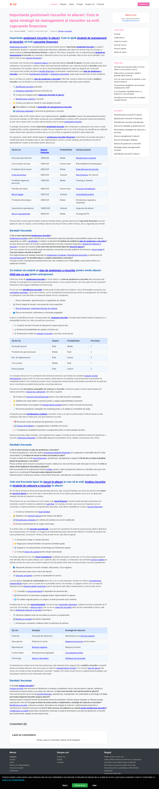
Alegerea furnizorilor (74, 641)
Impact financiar (45, 151)
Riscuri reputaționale (21, 214)
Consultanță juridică (85, 194)
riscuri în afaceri (76, 247)
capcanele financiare (45, 41)
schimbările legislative (19, 293)
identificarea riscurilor (32, 290)
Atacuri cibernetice (40, 658)
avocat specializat (34, 591)
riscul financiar (60, 501)
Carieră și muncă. (120, 41)
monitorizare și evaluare (56, 255)
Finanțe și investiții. (65, 31)
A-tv (13, 4)
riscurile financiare (94, 507)
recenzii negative (97, 560)
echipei (49, 469)
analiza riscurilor (26, 686)
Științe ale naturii (120, 52)
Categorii (54, 4)
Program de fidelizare (85, 188)
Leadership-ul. (119, 38)
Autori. (71, 4)
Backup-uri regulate (24, 619)
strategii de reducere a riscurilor (31, 485)
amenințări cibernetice (68, 605)
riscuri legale (97, 250)
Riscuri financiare (23, 308)
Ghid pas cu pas (19, 274)
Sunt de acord (80, 785)
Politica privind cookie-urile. (114, 757)
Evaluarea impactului (24, 91)
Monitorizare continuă (86, 158)
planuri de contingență (36, 392)
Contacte (100, 4)
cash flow (50, 504)
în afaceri (54, 38)
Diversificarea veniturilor (26, 520)
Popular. (63, 4)
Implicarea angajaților (25, 111)
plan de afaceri (94, 668)
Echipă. (80, 4)
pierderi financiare (46, 71)
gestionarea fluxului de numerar (44, 308)
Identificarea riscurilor (24, 87)
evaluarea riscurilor (59, 318)
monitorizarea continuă (37, 414)
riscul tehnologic (38, 605)
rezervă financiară (17, 258)
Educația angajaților (24, 576)
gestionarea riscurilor (73, 122)
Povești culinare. (120, 49)
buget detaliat (44, 512)
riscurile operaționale (39, 529)
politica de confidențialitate (13, 780)
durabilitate (33, 241)
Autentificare (143, 4)
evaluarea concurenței (60, 74)
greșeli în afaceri (41, 63)
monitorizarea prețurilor (38, 74)
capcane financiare (33, 58)
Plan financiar (82, 175)
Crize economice (19, 175)
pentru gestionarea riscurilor (93, 708)
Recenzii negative (39, 647)
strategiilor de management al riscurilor (54, 107)
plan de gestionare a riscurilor (47, 79)
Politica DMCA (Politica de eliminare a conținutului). (123, 759)
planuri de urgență (31, 552)
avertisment (14, 771)
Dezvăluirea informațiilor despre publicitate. (120, 762)
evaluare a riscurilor (44, 334)
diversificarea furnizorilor (77, 255)
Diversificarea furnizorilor (87, 169)
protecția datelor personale (35, 586)
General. (117, 34)
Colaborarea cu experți (19, 711)
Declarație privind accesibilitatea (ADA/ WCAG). (121, 768)
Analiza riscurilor (95, 481)
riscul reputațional (43, 557)
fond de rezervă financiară (37, 397)
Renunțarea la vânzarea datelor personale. (120, 765)
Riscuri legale (17, 194)
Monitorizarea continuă (25, 99)
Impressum (108, 771)
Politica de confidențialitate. (20, 765)
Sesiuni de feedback (25, 426)
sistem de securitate (63, 607)
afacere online (36, 607)
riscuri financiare (39, 458)
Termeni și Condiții (16, 768)
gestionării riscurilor (85, 47)
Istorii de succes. (120, 45)
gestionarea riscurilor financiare (61, 137)
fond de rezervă (34, 516)
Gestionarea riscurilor (18, 47)
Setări (94, 785)
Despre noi (89, 4)
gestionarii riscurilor (35, 38)
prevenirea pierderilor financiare (57, 453)
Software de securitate (75, 658)
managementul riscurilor (66, 668)
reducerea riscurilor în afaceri (51, 95)
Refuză (65, 785)
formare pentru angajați (52, 405)
